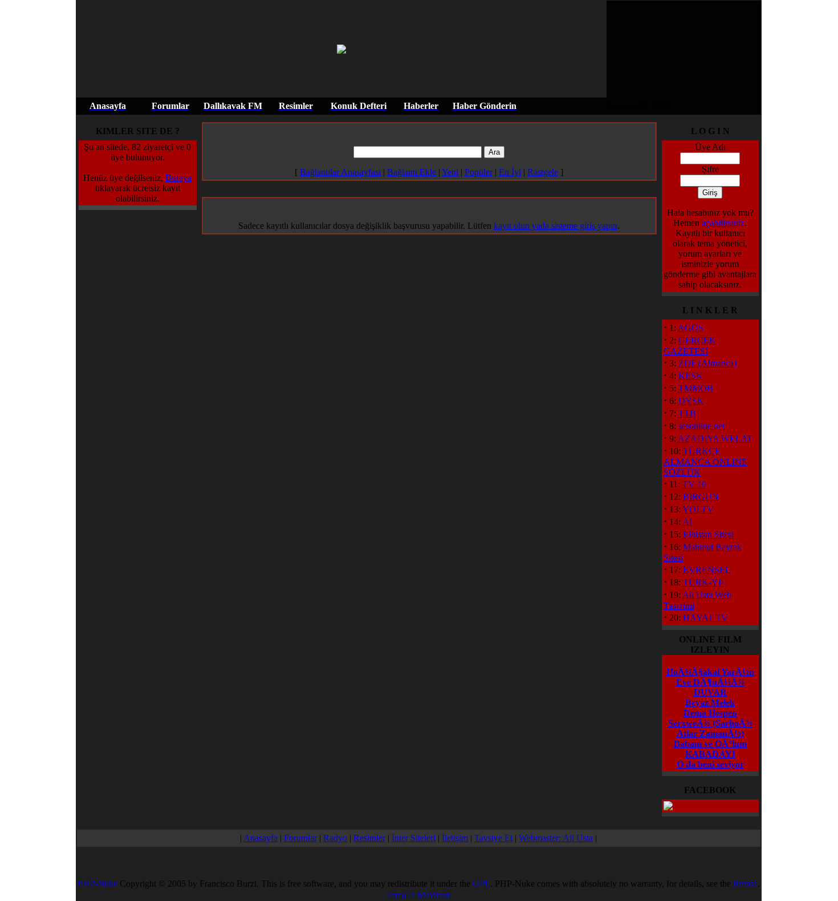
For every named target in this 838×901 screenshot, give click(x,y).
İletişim (455, 838)
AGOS (690, 328)
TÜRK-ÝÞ (703, 582)
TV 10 (694, 484)
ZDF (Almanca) (707, 363)
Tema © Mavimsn (418, 895)
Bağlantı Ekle (411, 172)
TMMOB (695, 388)
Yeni (450, 172)
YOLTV (698, 509)
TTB (687, 413)
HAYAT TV (705, 618)
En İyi (510, 172)
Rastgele (542, 172)
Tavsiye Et (493, 838)
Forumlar (300, 838)
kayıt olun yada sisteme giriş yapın (555, 226)
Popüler (479, 172)
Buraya (178, 178)
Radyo (335, 838)
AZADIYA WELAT (715, 438)
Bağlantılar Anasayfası (340, 172)
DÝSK (691, 401)
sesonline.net (701, 426)
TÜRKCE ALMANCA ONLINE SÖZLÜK (705, 461)
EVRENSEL (707, 570)
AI (687, 522)
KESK (690, 376)
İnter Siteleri (414, 838)
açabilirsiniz (723, 223)
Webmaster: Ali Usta (556, 838)
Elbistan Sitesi (708, 534)
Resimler (369, 838)
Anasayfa (260, 838)
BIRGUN (701, 497)
